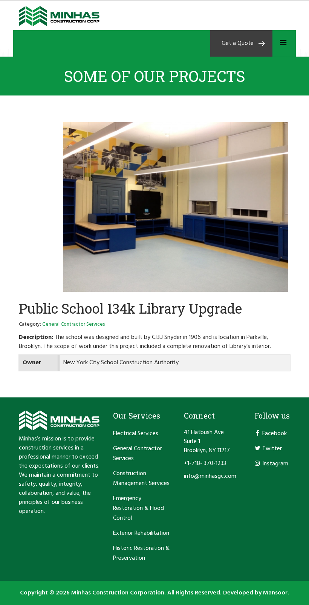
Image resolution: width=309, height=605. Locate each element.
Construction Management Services (141, 478)
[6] (176, 207)
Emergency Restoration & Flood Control (138, 508)
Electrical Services (135, 434)
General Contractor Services (137, 453)
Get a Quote (238, 43)
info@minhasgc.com (210, 476)
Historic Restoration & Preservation (141, 553)
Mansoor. (276, 593)
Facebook (274, 434)
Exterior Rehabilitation (141, 533)
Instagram (275, 464)
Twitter (272, 449)
